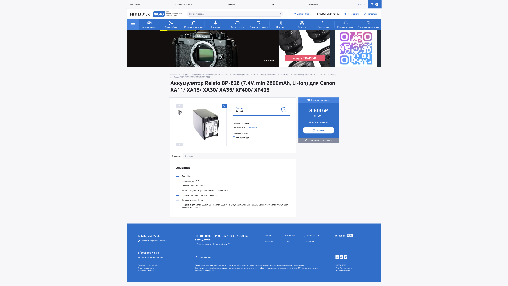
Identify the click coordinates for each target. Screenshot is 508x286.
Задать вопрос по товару (320, 140)
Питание (280, 27)
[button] (264, 60)
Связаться (372, 13)
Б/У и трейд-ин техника (368, 27)
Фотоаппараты (149, 27)
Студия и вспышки (259, 27)
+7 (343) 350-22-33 (328, 14)
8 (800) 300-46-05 (148, 252)
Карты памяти (237, 27)
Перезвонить (353, 13)
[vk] (337, 257)
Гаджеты (302, 27)
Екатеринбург (242, 137)
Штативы (215, 27)
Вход (360, 4)
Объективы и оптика (193, 27)
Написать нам (204, 257)
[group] (203, 48)
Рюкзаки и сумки (345, 27)
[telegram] (345, 257)
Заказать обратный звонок (154, 240)
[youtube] (341, 257)
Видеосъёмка (171, 27)
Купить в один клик (320, 100)
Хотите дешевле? (320, 122)
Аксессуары (323, 27)
